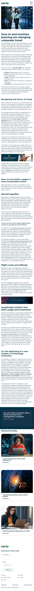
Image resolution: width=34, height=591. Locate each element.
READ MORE (5, 462)
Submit (7, 570)
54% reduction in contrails (19, 289)
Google (10, 282)
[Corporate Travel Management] (5, 3)
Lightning (8, 170)
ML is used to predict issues (18, 228)
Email (4, 562)
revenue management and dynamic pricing (21, 241)
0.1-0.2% (7, 314)
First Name (5, 555)
